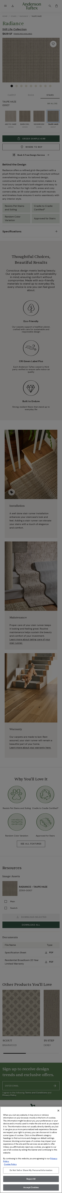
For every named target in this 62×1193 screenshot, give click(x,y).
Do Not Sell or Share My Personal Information (31, 1170)
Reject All (30, 1179)
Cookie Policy (10, 1164)
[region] (31, 1149)
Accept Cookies (31, 1187)
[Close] (58, 1110)
